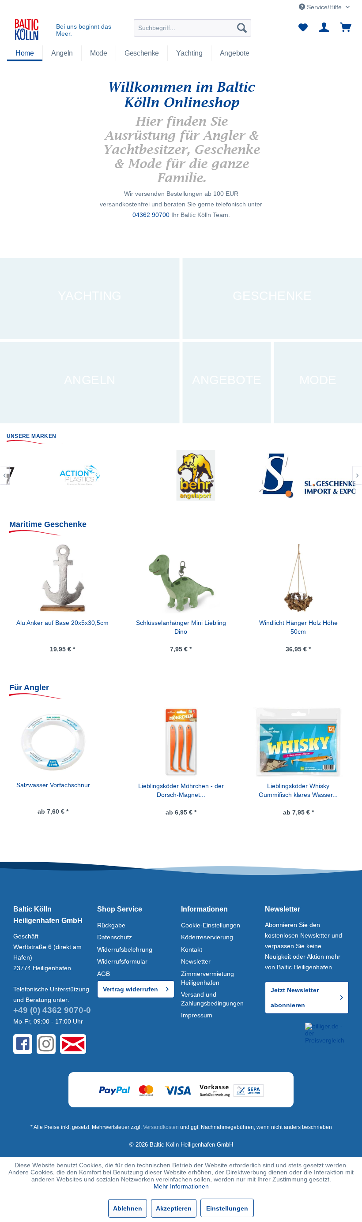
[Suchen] (242, 28)
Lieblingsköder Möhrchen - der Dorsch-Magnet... (63, 790)
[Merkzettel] (303, 28)
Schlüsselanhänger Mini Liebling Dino (181, 627)
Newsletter (196, 961)
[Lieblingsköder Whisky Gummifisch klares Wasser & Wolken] (181, 742)
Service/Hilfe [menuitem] (324, 7)
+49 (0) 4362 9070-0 (52, 1010)
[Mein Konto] (324, 28)
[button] (283, 1036)
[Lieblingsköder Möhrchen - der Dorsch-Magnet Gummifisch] (63, 742)
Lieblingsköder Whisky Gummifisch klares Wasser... (180, 790)
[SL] (221, 475)
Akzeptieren (174, 1208)
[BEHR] (105, 475)
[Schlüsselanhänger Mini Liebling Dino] (181, 579)
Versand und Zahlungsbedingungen (212, 999)
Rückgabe (111, 925)
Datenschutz (114, 937)
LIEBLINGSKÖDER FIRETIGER (295, 785)
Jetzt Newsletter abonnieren (295, 998)
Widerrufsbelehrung (124, 949)
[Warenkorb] (346, 28)
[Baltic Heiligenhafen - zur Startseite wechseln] (26, 30)
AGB (103, 973)
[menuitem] (193, 28)
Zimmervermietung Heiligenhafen (207, 978)
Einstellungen (227, 1208)
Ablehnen (127, 1208)
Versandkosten (161, 1127)
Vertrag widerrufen (130, 989)
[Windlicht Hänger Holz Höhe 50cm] (298, 579)
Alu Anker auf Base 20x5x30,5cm (62, 622)
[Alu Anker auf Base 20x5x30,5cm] (62, 579)
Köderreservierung (207, 937)
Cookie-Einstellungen (210, 925)
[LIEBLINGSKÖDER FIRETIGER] (295, 742)
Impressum (196, 1015)
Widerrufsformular (122, 961)
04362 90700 (151, 214)
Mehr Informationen (181, 1186)
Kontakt (191, 949)
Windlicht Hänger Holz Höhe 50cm (298, 627)
